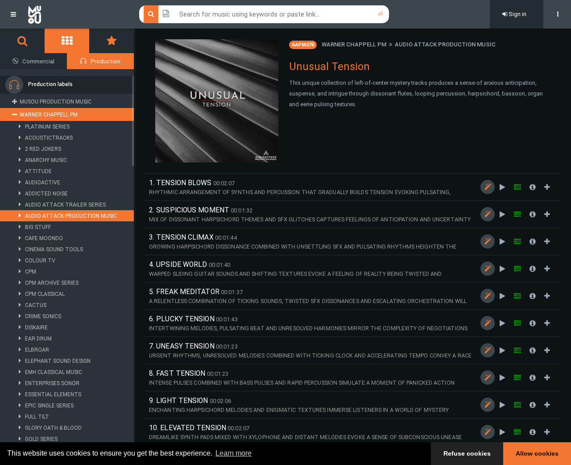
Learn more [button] (233, 453)
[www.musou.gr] (34, 14)
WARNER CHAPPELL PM (354, 44)
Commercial (38, 61)
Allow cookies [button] (537, 453)
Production (105, 61)
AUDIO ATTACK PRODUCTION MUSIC (445, 44)
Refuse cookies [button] (467, 453)
